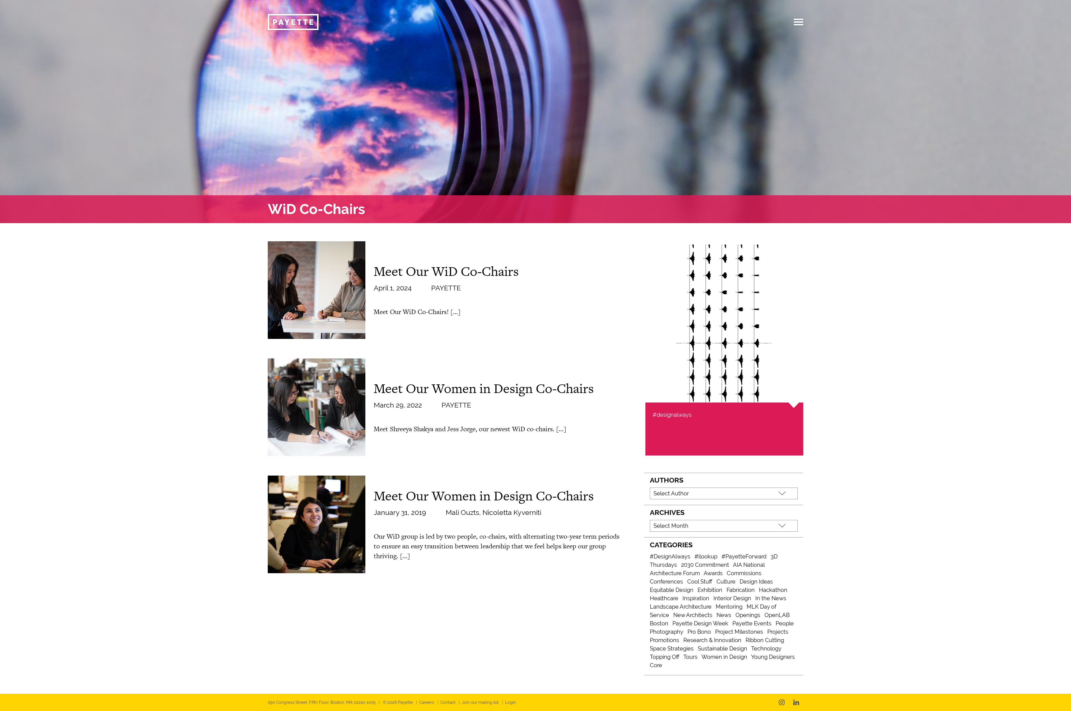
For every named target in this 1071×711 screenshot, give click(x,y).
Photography (666, 631)
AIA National (749, 564)
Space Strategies (672, 648)
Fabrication (741, 590)
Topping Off (664, 657)
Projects (777, 631)
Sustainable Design (722, 648)
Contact (447, 702)
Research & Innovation (712, 640)
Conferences (666, 581)
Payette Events (751, 623)
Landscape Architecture (680, 606)
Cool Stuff (699, 581)
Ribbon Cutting (765, 640)
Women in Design (724, 657)
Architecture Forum (675, 573)
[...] (455, 311)
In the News (770, 598)
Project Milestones (739, 631)
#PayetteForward (744, 556)
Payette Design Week (700, 623)
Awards (713, 573)
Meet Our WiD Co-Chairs (446, 271)
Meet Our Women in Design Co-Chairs (484, 388)
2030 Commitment (705, 564)
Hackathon (773, 590)
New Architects (692, 615)
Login (510, 702)
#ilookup (705, 556)
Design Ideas (756, 581)
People (785, 623)
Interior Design (732, 598)
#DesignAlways (670, 556)
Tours (690, 657)
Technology (766, 648)
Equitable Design (671, 590)
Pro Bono (699, 631)
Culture (726, 581)
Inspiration (695, 598)
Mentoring (729, 606)
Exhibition (710, 590)
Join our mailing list (480, 702)
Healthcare (664, 598)
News (724, 615)
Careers (426, 702)
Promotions (664, 640)
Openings (747, 615)
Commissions (744, 573)
